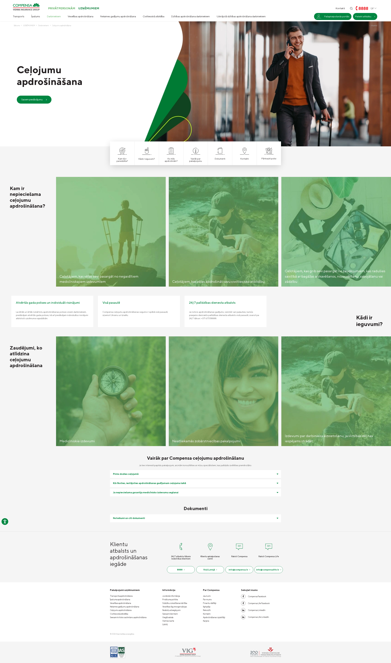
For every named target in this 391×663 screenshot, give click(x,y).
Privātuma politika (170, 599)
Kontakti (340, 8)
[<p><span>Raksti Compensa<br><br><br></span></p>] (239, 546)
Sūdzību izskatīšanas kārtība (174, 603)
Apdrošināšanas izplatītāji (214, 617)
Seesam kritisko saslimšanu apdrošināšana (128, 617)
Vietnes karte (168, 621)
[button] (385, 232)
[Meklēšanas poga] (351, 8)
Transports (18, 16)
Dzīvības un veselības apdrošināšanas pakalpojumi (331, 38)
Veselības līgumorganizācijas (174, 607)
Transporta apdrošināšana (121, 596)
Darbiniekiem (54, 16)
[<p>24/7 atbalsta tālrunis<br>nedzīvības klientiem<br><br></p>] (180, 546)
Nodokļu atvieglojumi (171, 610)
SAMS (165, 624)
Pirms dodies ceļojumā (126, 474)
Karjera (206, 621)
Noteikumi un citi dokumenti (129, 518)
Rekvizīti (207, 610)
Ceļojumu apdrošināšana (121, 610)
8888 (363, 8)
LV (372, 8)
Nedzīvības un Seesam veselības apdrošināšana (331, 29)
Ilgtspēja (206, 607)
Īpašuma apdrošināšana (120, 599)
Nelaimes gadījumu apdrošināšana (118, 16)
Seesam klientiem (170, 614)
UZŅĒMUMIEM (88, 8)
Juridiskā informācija (171, 596)
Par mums (207, 599)
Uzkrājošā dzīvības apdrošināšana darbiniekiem (241, 16)
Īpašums (35, 16)
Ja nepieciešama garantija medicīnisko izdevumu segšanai (145, 492)
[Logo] (26, 7)
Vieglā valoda (167, 617)
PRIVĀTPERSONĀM (61, 8)
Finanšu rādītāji (209, 603)
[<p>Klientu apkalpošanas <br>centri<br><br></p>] (210, 546)
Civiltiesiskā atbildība (153, 16)
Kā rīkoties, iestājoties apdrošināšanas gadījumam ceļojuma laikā (149, 483)
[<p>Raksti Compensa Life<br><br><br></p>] (268, 546)
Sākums (17, 25)
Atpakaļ (374, 25)
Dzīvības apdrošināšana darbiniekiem (190, 16)
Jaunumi (207, 596)
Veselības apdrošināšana (80, 16)
